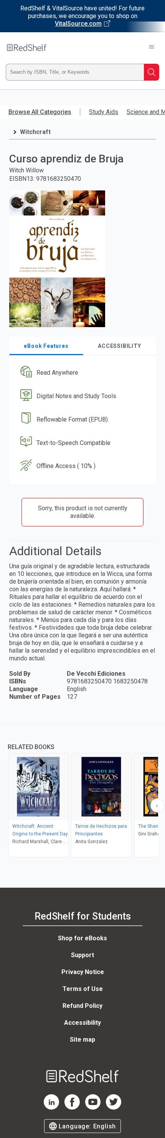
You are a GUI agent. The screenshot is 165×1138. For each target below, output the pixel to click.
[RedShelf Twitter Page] (113, 1107)
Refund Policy (82, 1005)
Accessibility (82, 1022)
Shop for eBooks (82, 938)
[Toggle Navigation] (151, 48)
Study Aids (103, 112)
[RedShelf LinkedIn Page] (51, 1107)
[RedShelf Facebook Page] (72, 1107)
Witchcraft (35, 132)
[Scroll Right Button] (157, 805)
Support (82, 955)
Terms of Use (83, 988)
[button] (81, 373)
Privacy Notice (82, 972)
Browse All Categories (39, 112)
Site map (82, 1039)
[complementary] (82, 791)
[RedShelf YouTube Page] (93, 1107)
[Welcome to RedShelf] (27, 47)
